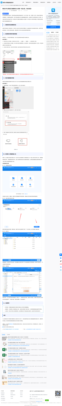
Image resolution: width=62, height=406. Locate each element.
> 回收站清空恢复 (48, 22)
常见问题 (12, 396)
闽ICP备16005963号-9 (39, 401)
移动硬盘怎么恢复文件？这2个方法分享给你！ (12, 329)
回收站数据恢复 (3, 398)
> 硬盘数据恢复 (58, 20)
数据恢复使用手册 (13, 394)
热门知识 (48, 32)
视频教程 (48, 2)
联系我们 (21, 396)
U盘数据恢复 (2, 394)
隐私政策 (21, 394)
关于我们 (59, 2)
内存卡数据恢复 (3, 400)
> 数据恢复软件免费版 (49, 20)
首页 (23, 2)
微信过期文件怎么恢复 (24, 367)
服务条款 (25, 405)
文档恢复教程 (10, 345)
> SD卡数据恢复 (58, 22)
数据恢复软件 (28, 2)
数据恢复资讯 (42, 2)
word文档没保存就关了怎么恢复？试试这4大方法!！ (33, 329)
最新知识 (52, 32)
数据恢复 (22, 132)
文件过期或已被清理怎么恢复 (16, 345)
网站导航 (36, 405)
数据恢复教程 (35, 2)
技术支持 (54, 2)
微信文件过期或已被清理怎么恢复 (24, 345)
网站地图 (34, 405)
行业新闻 (12, 398)
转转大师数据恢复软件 (14, 10)
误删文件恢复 (2, 396)
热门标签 (57, 32)
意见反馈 (31, 405)
